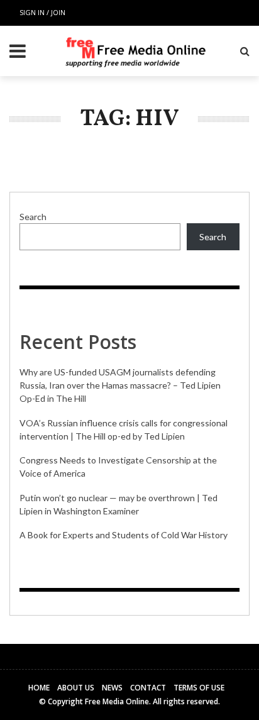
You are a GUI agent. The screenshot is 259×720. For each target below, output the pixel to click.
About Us (75, 687)
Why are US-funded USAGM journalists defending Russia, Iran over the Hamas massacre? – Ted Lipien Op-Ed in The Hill (120, 385)
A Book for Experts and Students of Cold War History (123, 534)
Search (33, 216)
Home (39, 687)
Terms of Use (199, 687)
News (112, 687)
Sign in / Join (42, 12)
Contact (148, 687)
